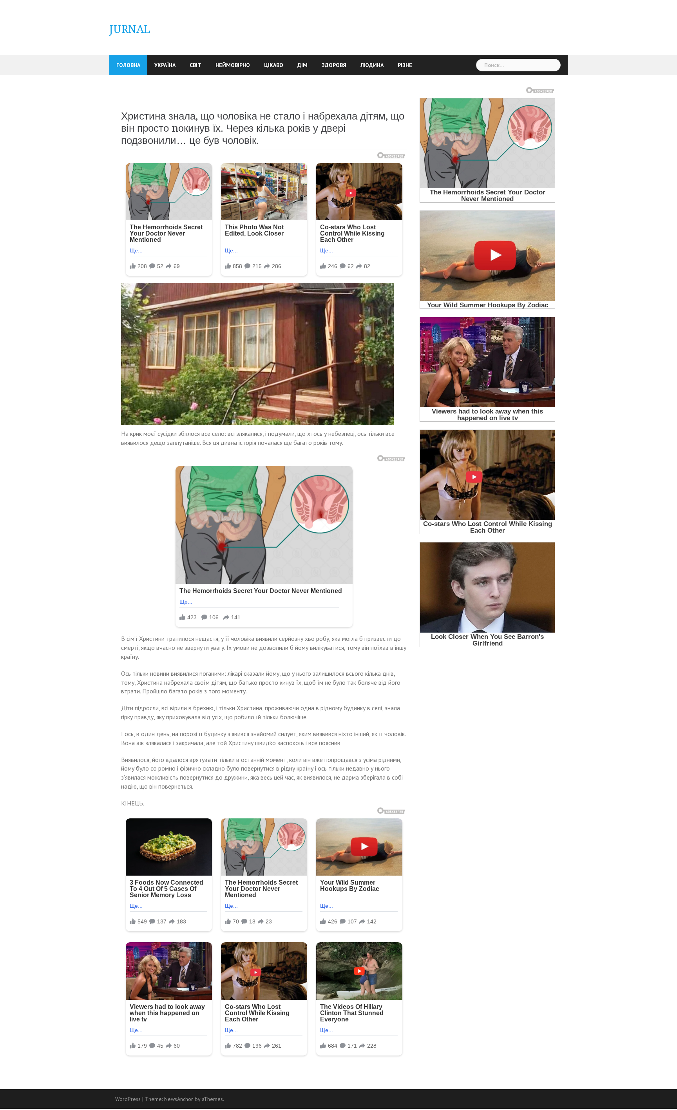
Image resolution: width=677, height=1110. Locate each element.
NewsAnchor (178, 1099)
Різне (405, 65)
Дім (302, 65)
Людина (372, 65)
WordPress (128, 1099)
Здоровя (334, 65)
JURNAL (129, 29)
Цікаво (273, 65)
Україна (165, 65)
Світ (195, 65)
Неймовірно (232, 65)
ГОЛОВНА (128, 65)
